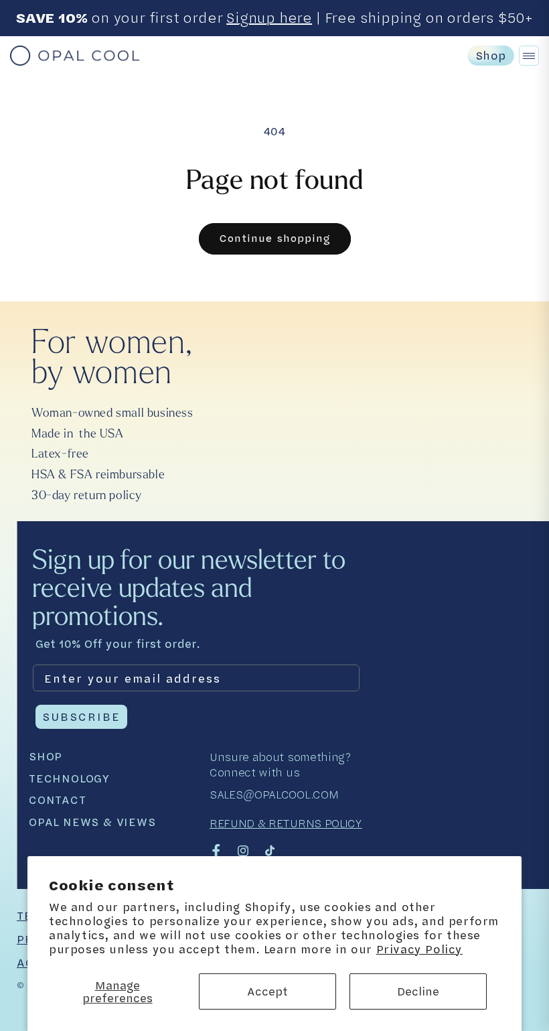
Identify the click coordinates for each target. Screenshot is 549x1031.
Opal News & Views (92, 822)
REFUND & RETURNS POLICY (286, 823)
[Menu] (529, 55)
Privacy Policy (419, 949)
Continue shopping (275, 238)
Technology (69, 778)
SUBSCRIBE (81, 716)
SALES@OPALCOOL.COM (274, 794)
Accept (267, 991)
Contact (57, 800)
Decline (418, 991)
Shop (490, 55)
